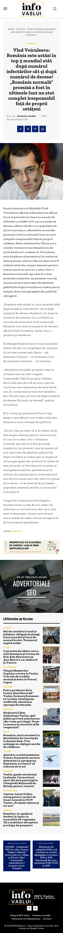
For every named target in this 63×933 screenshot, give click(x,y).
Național (7, 810)
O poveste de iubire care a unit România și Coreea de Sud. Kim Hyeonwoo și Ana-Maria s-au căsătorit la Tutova (21, 656)
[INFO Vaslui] (31, 9)
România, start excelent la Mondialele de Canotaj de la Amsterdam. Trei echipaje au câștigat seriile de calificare (21, 741)
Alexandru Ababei (26, 116)
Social (6, 647)
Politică (20, 29)
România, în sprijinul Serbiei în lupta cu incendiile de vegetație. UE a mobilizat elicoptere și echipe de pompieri (20, 819)
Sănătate (8, 709)
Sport (6, 732)
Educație (7, 687)
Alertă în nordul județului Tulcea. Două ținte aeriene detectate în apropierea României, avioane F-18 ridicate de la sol (21, 760)
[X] (28, 129)
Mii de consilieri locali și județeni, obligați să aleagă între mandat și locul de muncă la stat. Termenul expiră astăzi (21, 637)
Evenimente (9, 667)
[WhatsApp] (42, 129)
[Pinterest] (35, 129)
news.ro (16, 531)
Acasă (11, 29)
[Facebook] (20, 129)
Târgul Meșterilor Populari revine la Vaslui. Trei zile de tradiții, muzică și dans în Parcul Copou (20, 676)
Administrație (10, 790)
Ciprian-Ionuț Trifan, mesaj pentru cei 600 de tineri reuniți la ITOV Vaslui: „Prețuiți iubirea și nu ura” (21, 799)
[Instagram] (35, 908)
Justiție (7, 751)
